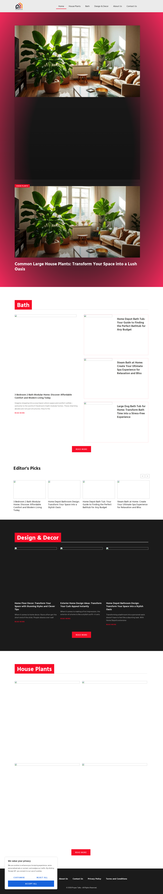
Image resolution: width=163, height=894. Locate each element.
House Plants (75, 6)
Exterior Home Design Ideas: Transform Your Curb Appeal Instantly (81, 604)
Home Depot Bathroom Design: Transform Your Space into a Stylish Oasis (29, 504)
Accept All (31, 883)
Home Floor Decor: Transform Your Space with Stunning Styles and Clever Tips (35, 606)
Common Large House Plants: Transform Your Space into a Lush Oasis (76, 266)
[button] (148, 476)
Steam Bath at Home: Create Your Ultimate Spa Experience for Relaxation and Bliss (130, 367)
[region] (31, 873)
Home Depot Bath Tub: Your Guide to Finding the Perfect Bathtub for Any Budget (131, 324)
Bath (87, 6)
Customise (19, 877)
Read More (20, 413)
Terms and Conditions (116, 878)
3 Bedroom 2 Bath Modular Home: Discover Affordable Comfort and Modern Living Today (43, 396)
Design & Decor (101, 6)
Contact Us (132, 6)
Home (61, 6)
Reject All (42, 877)
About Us (117, 6)
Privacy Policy (94, 878)
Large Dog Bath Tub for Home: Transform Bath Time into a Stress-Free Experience (131, 411)
